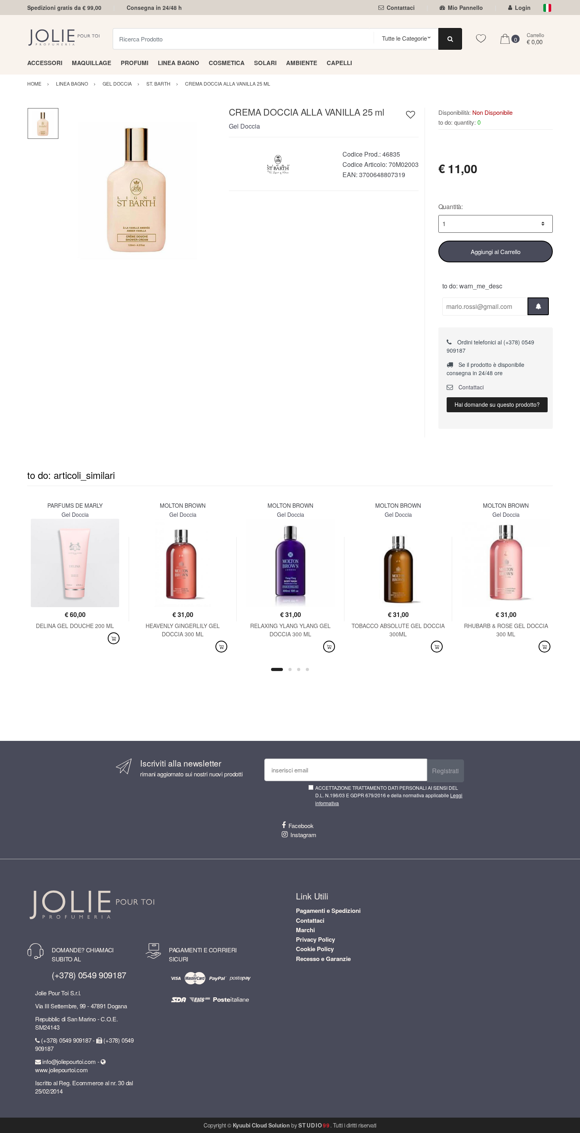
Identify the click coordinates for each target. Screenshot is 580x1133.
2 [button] (290, 669)
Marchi (305, 929)
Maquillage (91, 62)
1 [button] (277, 669)
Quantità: (450, 206)
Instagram (303, 834)
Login (523, 7)
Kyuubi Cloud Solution (261, 1125)
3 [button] (298, 669)
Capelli (339, 62)
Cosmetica (227, 62)
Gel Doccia (244, 126)
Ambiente (301, 62)
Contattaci (401, 7)
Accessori (44, 62)
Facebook (301, 825)
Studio (314, 1125)
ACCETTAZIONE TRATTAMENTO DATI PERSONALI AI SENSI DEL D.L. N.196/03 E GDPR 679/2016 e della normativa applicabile (388, 795)
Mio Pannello (465, 7)
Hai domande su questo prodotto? (497, 404)
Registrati (445, 770)
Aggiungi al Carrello (495, 251)
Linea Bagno (178, 62)
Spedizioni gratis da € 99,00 (64, 7)
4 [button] (307, 669)
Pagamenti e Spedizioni (328, 910)
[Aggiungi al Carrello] (114, 638)
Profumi (134, 62)
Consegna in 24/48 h (154, 7)
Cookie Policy (315, 948)
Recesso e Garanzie (323, 958)
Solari (265, 62)
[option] (138, 187)
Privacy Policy (315, 939)
